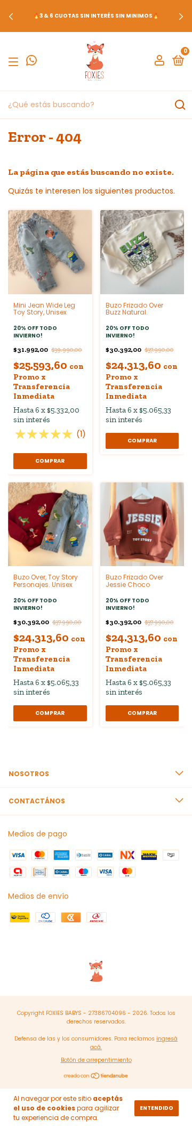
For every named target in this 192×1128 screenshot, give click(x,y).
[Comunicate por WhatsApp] (31, 62)
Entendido (156, 1108)
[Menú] (15, 61)
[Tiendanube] (96, 1076)
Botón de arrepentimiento (96, 1060)
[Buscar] (179, 105)
